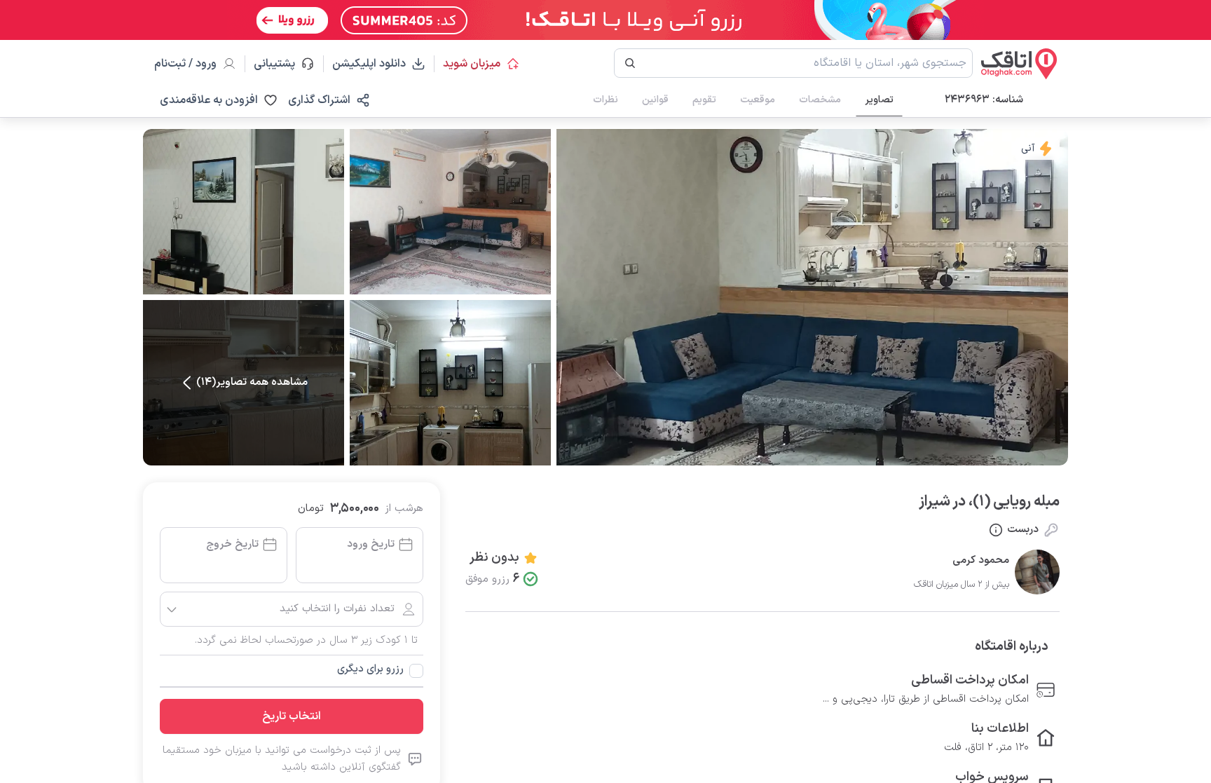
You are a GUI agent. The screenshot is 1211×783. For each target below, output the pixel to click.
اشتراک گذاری (319, 100)
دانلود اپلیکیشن (369, 63)
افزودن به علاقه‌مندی (209, 100)
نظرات (605, 100)
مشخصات (820, 100)
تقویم (704, 100)
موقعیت (757, 100)
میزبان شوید (471, 63)
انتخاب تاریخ (291, 716)
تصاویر (879, 100)
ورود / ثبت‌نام (185, 63)
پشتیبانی (281, 63)
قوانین (655, 100)
